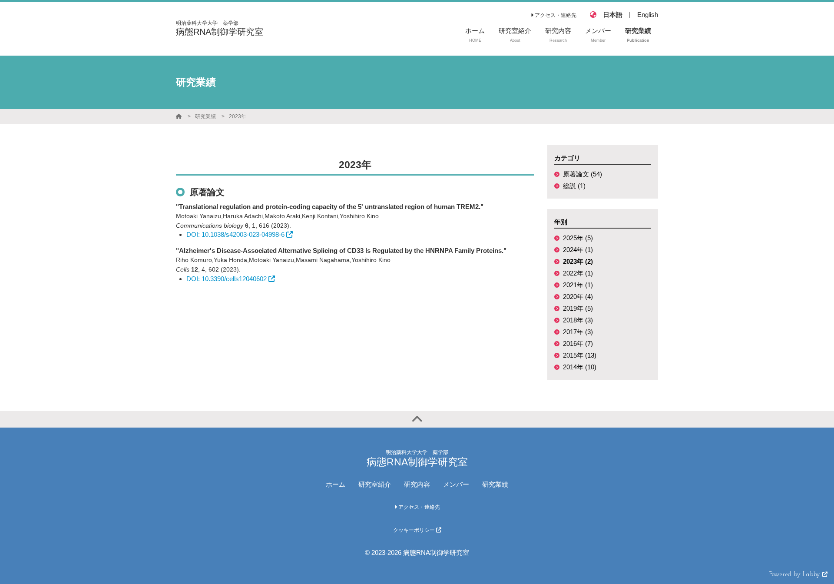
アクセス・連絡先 (554, 15)
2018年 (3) (578, 320)
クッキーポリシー (414, 530)
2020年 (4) (578, 296)
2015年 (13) (579, 355)
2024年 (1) (578, 249)
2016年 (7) (578, 343)
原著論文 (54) (582, 174)
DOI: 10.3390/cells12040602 (226, 278)
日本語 (612, 14)
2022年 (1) (578, 273)
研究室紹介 (374, 484)
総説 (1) (574, 185)
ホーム (335, 484)
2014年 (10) (579, 367)
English (647, 14)
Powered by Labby (795, 574)
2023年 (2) (578, 261)
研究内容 (417, 484)
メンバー (456, 484)
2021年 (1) (578, 285)
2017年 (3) (578, 331)
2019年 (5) (578, 308)
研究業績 (205, 116)
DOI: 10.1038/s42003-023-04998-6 (235, 234)
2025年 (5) (578, 238)
